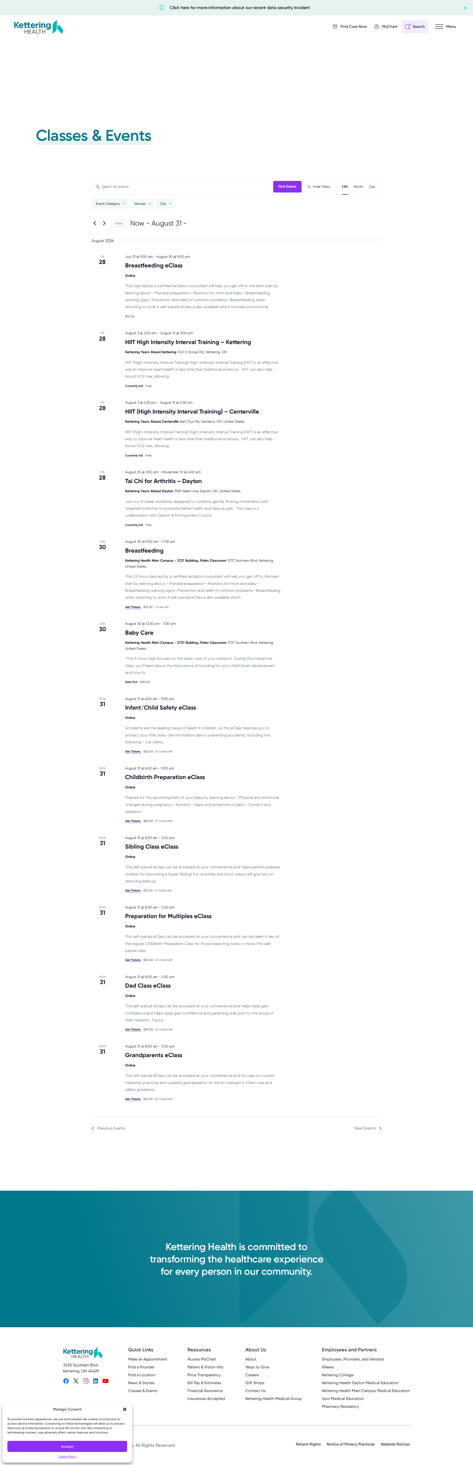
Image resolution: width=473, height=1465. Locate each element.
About (250, 1359)
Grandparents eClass (153, 1055)
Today (119, 223)
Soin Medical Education (343, 1398)
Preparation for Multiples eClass (168, 916)
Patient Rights (308, 1444)
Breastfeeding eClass (154, 265)
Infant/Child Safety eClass (160, 707)
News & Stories (141, 1382)
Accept (67, 1446)
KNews (328, 1367)
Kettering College (338, 1375)
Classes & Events (142, 1390)
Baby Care (139, 632)
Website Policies (395, 1444)
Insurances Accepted (206, 1398)
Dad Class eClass (148, 985)
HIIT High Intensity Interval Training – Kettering (188, 342)
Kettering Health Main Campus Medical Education (366, 1390)
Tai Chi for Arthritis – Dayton (163, 481)
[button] (124, 1409)
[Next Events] (104, 223)
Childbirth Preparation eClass (165, 777)
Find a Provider (141, 1367)
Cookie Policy (67, 1456)
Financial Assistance (205, 1390)
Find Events (287, 186)
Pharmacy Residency (340, 1406)
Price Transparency (204, 1375)
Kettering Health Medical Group (273, 1398)
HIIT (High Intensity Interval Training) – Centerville (192, 411)
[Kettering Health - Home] (38, 26)
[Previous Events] (95, 223)
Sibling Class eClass (151, 846)
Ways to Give (257, 1367)
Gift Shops (254, 1382)
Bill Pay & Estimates (204, 1382)
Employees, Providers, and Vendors (353, 1359)
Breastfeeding (144, 550)
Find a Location (141, 1375)
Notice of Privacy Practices (351, 1444)
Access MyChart (201, 1359)
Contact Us (255, 1390)
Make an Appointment (147, 1359)
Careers (252, 1375)
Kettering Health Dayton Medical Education (360, 1382)
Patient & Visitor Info (205, 1367)
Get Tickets (133, 607)
